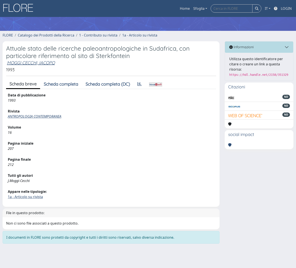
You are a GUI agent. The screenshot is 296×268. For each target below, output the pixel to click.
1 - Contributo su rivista (98, 35)
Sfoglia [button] (199, 8)
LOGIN (286, 8)
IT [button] (266, 8)
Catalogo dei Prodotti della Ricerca (46, 35)
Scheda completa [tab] (61, 84)
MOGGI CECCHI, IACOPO (31, 62)
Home (185, 8)
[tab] (139, 84)
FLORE (8, 35)
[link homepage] (20, 8)
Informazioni (243, 47)
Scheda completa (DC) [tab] (108, 84)
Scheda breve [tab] (23, 83)
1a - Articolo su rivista (139, 35)
